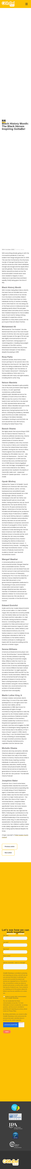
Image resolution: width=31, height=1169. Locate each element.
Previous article (9, 846)
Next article (8, 852)
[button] (27, 4)
